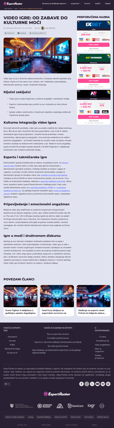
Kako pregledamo (102, 345)
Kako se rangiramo (99, 350)
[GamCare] (75, 406)
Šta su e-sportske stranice (58, 334)
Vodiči (97, 3)
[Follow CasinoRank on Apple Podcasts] (108, 384)
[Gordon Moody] (44, 406)
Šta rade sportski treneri (58, 346)
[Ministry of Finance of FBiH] (21, 406)
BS (6, 384)
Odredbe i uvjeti (22, 425)
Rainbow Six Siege (12, 349)
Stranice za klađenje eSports (54, 3)
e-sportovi (75, 3)
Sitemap (94, 425)
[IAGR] (91, 406)
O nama (102, 337)
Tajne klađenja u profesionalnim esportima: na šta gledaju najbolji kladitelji (56, 351)
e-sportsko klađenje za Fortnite (52, 181)
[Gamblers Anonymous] (59, 406)
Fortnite (12, 341)
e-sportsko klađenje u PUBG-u (42, 187)
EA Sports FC (12, 353)
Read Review (94, 48)
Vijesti (107, 3)
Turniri (87, 3)
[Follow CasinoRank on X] (92, 384)
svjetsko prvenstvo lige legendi (54, 175)
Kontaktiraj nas (102, 341)
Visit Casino (94, 45)
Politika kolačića (46, 425)
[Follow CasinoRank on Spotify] (103, 384)
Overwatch (12, 337)
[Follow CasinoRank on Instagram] (87, 384)
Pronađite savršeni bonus (58, 338)
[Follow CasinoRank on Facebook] (81, 384)
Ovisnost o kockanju (71, 425)
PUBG (12, 345)
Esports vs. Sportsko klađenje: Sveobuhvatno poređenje (58, 342)
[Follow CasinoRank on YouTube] (97, 384)
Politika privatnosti (99, 356)
